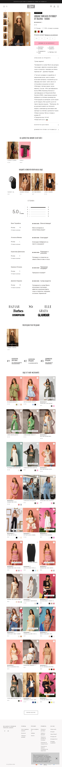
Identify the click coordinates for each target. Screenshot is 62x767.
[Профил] (54, 6)
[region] (31, 153)
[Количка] (58, 6)
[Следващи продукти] (57, 184)
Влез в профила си (35, 730)
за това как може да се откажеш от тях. (41, 761)
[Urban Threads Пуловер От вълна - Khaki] (5, 15)
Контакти (23, 733)
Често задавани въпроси (25, 730)
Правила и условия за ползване (43, 739)
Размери (38, 28)
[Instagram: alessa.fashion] (8, 731)
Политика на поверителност (44, 743)
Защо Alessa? (53, 734)
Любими (33, 733)
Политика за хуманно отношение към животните (44, 748)
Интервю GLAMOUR (52, 742)
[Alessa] (31, 6)
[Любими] (51, 6)
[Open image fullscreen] (28, 43)
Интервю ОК (53, 736)
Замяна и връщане (43, 734)
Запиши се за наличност (51, 35)
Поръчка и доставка (43, 730)
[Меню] (4, 6)
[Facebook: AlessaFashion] (5, 731)
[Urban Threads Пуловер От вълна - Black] (42, 32)
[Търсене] (6, 6)
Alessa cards (53, 729)
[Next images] (5, 47)
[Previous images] (5, 11)
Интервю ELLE (53, 739)
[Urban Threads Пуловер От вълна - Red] (39, 32)
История (52, 731)
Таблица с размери (23, 736)
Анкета (32, 735)
